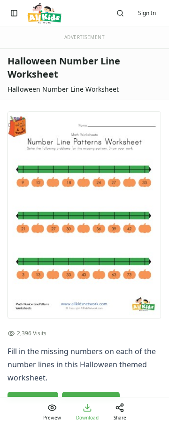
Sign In (147, 13)
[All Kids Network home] (44, 13)
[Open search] (120, 13)
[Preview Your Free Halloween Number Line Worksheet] (84, 214)
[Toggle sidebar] (14, 13)
